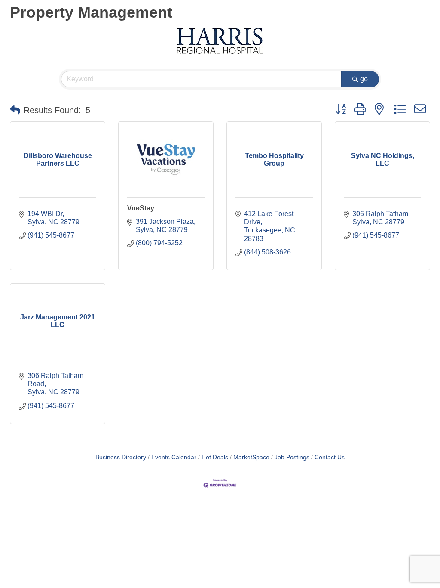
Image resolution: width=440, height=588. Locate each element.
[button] (15, 110)
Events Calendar (173, 457)
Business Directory (120, 457)
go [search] (364, 79)
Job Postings (292, 457)
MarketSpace (251, 457)
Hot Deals (215, 457)
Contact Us (330, 457)
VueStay (140, 208)
